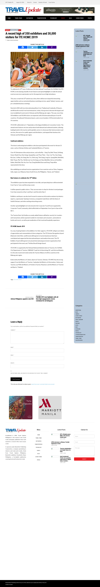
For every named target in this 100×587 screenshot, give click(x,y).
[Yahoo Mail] (51, 47)
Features (78, 323)
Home (9, 18)
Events (63, 18)
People (90, 18)
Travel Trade (18, 18)
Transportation (41, 18)
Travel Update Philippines (12, 40)
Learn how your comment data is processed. (43, 384)
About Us (29, 2)
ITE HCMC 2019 (18, 279)
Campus (77, 314)
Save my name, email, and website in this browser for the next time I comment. (29, 373)
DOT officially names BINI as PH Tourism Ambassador (65, 435)
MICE (77, 327)
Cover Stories (52, 2)
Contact (35, 2)
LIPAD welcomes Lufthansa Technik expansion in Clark (82, 45)
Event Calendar (79, 319)
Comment (13, 330)
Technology (53, 18)
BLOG (70, 18)
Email (12, 355)
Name (12, 347)
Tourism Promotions (80, 334)
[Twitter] (32, 47)
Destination (29, 18)
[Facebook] (22, 47)
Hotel (77, 325)
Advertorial (78, 310)
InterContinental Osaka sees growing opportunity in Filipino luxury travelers (87, 64)
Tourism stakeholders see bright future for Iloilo (87, 54)
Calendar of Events (42, 2)
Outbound (78, 329)
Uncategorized (79, 340)
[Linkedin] (42, 47)
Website (12, 363)
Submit (84, 459)
